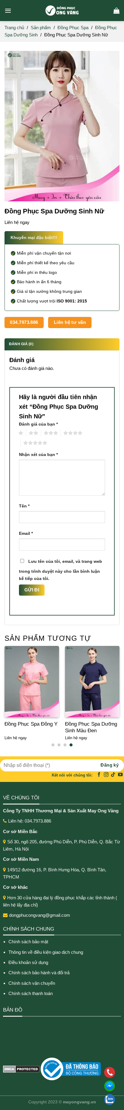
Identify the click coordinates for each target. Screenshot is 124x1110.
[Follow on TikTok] (113, 774)
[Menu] (8, 10)
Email (26, 533)
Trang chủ (14, 27)
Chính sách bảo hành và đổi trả (39, 972)
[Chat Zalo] (70, 1099)
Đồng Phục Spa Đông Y (31, 724)
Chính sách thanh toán (30, 993)
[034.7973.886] (70, 1072)
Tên (24, 506)
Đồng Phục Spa (72, 27)
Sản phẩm (41, 27)
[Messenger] (70, 1086)
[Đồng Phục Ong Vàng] (62, 10)
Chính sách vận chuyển (31, 983)
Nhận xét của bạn (38, 454)
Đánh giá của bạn (38, 424)
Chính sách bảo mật (28, 941)
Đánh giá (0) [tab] (21, 344)
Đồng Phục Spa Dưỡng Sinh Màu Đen (91, 727)
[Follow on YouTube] (120, 774)
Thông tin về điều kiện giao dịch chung (45, 952)
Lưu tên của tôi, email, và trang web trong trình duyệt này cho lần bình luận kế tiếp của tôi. (60, 570)
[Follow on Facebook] (99, 774)
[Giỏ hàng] (116, 10)
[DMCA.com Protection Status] (21, 1068)
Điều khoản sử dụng (28, 962)
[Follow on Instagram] (106, 774)
